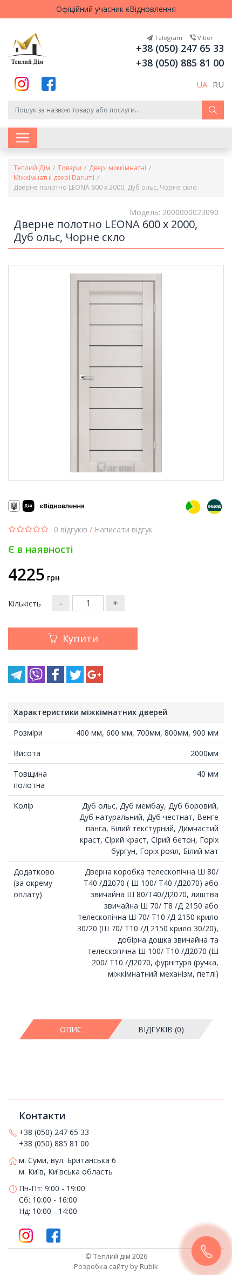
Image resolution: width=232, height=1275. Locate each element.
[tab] (71, 1029)
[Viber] (37, 680)
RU (218, 84)
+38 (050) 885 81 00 (180, 62)
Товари (69, 167)
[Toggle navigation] (22, 138)
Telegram (167, 38)
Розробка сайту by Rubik (116, 1266)
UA (201, 84)
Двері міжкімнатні (117, 167)
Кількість (24, 603)
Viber (204, 38)
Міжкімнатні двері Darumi (53, 177)
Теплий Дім (31, 167)
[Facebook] (56, 680)
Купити (80, 638)
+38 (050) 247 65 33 (180, 48)
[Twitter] (76, 680)
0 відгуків (70, 529)
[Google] (94, 680)
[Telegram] (18, 680)
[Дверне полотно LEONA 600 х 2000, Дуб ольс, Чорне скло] (116, 373)
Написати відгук (123, 529)
